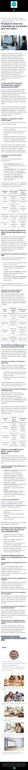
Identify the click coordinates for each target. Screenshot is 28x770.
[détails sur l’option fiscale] (10, 264)
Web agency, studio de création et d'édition (11, 18)
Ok (14, 768)
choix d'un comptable (6, 636)
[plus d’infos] (12, 275)
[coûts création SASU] (9, 496)
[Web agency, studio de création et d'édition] (14, 4)
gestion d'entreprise (6, 638)
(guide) (14, 430)
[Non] (26, 766)
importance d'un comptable (19, 638)
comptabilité (16, 636)
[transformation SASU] (18, 410)
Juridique (3, 19)
